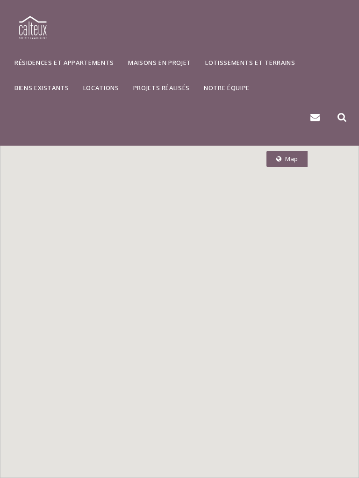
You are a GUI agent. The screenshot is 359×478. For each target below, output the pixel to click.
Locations (101, 88)
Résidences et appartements (64, 62)
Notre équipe (227, 88)
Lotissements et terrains (250, 62)
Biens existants (41, 88)
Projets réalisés (161, 88)
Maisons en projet (159, 62)
